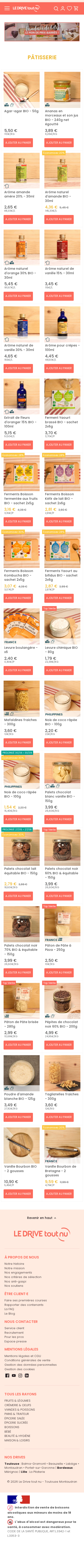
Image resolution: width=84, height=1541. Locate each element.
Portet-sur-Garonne (40, 1468)
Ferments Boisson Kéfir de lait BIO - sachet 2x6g (59, 498)
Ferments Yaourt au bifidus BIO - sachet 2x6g (61, 575)
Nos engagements (18, 1272)
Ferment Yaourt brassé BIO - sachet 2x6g (61, 422)
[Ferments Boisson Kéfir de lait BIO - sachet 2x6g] (62, 473)
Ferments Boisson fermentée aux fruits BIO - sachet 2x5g (21, 498)
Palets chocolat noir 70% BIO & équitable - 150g (20, 949)
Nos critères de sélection (22, 1277)
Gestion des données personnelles (30, 1365)
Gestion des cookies (19, 1369)
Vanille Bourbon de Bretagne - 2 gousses (60, 1170)
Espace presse (15, 1341)
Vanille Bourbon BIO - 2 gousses (20, 1168)
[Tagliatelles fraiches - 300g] (62, 1073)
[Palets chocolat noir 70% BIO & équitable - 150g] (22, 924)
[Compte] (62, 8)
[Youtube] (14, 1375)
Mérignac (11, 1472)
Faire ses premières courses (25, 1300)
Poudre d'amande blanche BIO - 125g (19, 1096)
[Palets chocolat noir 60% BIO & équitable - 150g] (62, 848)
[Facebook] (7, 1375)
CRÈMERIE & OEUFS (17, 1405)
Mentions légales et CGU (22, 1356)
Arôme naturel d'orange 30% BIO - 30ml (20, 273)
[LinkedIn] (27, 1375)
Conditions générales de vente (27, 1360)
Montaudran (13, 1468)
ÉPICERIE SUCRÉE (16, 1422)
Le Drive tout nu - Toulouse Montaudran (48, 1482)
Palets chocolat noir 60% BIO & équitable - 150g (61, 873)
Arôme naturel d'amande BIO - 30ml (58, 196)
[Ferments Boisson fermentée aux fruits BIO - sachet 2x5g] (22, 473)
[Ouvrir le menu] (7, 8)
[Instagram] (20, 1375)
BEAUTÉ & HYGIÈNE (17, 1436)
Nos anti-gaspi (15, 1281)
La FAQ (9, 1309)
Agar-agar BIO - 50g (21, 111)
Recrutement (14, 1333)
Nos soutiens (13, 1286)
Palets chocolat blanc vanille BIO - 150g (60, 796)
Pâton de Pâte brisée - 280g (21, 1024)
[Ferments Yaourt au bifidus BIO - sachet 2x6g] (62, 550)
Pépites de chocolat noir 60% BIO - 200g (61, 1024)
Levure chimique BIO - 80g (61, 649)
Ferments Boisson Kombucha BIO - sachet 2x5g (18, 575)
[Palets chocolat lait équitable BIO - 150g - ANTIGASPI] (22, 848)
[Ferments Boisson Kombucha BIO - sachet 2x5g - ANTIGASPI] (22, 550)
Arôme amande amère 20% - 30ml (19, 194)
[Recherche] (56, 8)
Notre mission (14, 1268)
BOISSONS (11, 1427)
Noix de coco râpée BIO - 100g (61, 722)
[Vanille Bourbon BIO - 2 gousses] (22, 1145)
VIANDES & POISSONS (19, 1409)
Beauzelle (56, 1464)
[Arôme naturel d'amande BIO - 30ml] (62, 171)
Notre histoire (14, 1264)
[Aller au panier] (76, 8)
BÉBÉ (7, 1431)
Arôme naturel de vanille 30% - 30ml (19, 347)
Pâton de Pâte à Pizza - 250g (58, 947)
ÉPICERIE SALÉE (14, 1418)
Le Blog (9, 1313)
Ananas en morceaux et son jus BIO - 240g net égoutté (61, 118)
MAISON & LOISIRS (17, 1440)
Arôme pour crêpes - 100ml (62, 347)
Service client (14, 1328)
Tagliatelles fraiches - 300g (62, 1096)
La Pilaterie (37, 1472)
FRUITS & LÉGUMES (17, 1401)
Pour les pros (14, 1337)
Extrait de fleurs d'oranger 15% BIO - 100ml (20, 422)
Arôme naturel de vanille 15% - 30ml (59, 270)
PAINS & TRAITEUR (16, 1414)
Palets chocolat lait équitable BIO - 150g (20, 870)
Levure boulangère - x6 (21, 649)
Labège (71, 1464)
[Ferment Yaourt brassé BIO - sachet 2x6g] (62, 397)
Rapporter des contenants (23, 1305)
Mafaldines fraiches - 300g (20, 722)
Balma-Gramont (34, 1464)
